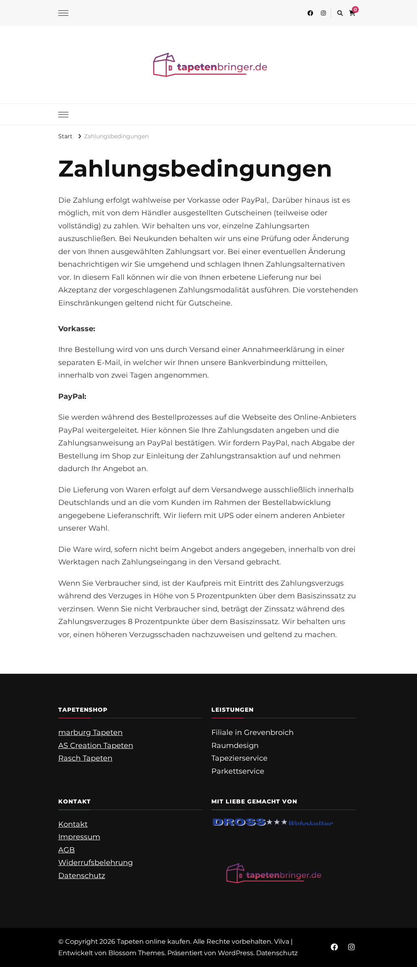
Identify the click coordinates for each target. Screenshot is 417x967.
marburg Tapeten (90, 732)
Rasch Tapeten (85, 758)
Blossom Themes (136, 953)
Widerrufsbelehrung (95, 862)
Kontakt (73, 824)
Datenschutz (81, 875)
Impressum (79, 836)
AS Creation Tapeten (95, 745)
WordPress (235, 953)
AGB (66, 849)
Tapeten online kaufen (153, 941)
